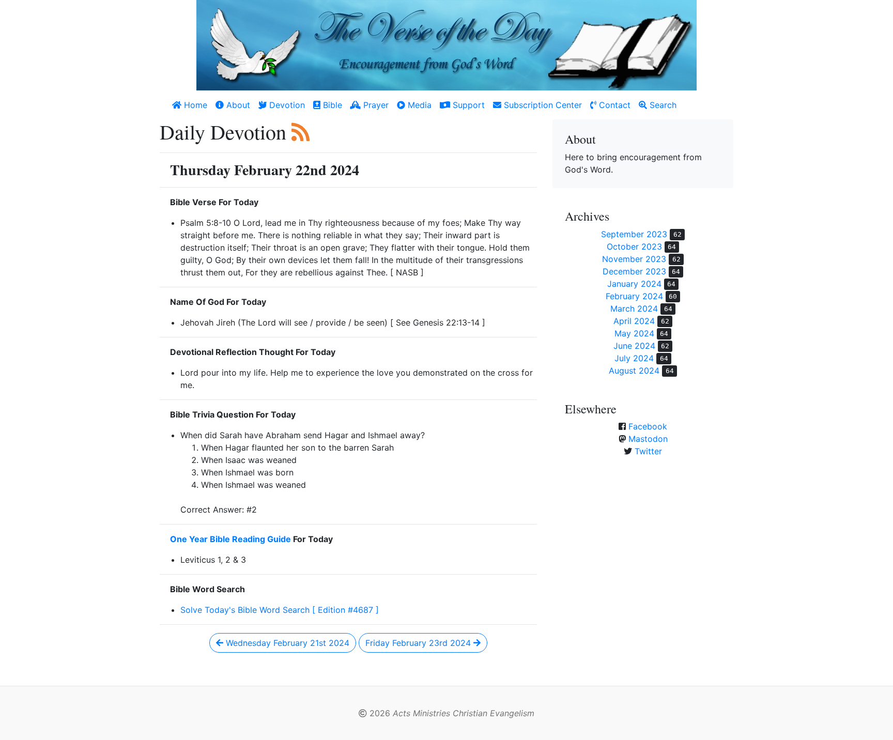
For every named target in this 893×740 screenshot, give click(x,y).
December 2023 (634, 271)
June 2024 (634, 346)
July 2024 (634, 358)
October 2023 (634, 246)
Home (194, 105)
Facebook (647, 426)
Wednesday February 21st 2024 (286, 643)
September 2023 (634, 234)
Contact (613, 105)
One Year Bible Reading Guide (230, 539)
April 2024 (634, 321)
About (237, 105)
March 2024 (634, 308)
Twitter (648, 451)
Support (467, 105)
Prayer (375, 105)
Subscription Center (541, 105)
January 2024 (634, 284)
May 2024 (634, 333)
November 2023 (634, 259)
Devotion (286, 105)
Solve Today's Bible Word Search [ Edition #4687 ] (279, 610)
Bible (331, 105)
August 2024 (634, 370)
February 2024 (634, 296)
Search (661, 105)
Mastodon (648, 439)
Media (418, 105)
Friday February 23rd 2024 (419, 643)
